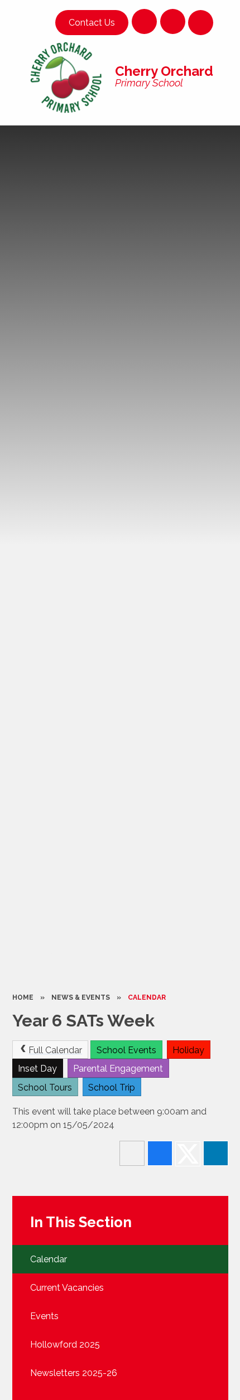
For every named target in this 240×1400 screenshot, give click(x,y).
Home (22, 997)
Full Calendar (55, 1050)
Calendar (147, 997)
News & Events (80, 997)
